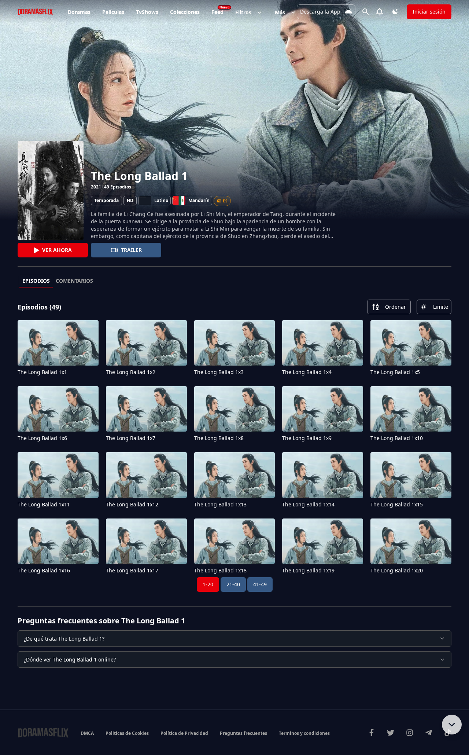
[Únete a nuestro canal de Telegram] (428, 732)
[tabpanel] (234, 446)
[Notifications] (379, 11)
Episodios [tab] (36, 280)
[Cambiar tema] (395, 12)
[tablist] (234, 281)
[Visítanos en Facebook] (371, 732)
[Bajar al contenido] (452, 724)
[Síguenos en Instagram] (409, 732)
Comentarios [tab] (74, 280)
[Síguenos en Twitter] (390, 732)
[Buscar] (365, 11)
